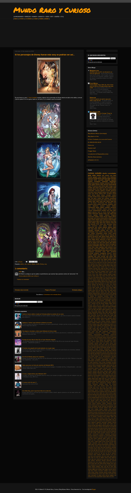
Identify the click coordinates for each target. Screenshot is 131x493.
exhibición (114, 366)
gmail (93, 379)
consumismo (90, 335)
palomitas (108, 420)
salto (102, 447)
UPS (98, 294)
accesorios (94, 225)
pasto (108, 423)
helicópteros (95, 384)
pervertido (100, 428)
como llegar (98, 331)
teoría (97, 462)
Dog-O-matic (107, 269)
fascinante (113, 241)
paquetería (99, 422)
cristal (108, 338)
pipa (107, 429)
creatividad (113, 337)
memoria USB (109, 183)
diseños (93, 238)
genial (102, 196)
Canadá (102, 266)
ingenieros (102, 244)
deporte (104, 236)
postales (90, 434)
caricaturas (113, 207)
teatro (107, 459)
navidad (90, 187)
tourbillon (114, 465)
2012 (101, 221)
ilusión (108, 212)
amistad (98, 302)
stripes (94, 454)
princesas (90, 435)
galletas (89, 378)
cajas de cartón (105, 228)
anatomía (90, 204)
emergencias (107, 357)
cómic (103, 344)
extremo (104, 369)
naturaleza (100, 192)
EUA (89, 271)
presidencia (113, 434)
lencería (89, 397)
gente (103, 378)
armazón (112, 305)
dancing (112, 235)
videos (90, 183)
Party (98, 285)
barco (89, 310)
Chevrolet (95, 268)
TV (92, 186)
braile (112, 315)
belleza (106, 310)
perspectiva (91, 251)
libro (104, 245)
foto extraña (105, 375)
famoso (101, 371)
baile (104, 189)
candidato (98, 322)
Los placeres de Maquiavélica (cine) (98, 154)
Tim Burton (93, 203)
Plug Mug (114, 285)
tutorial (114, 467)
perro (115, 250)
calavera (102, 319)
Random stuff (92, 148)
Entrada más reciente (21, 290)
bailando (105, 227)
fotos (93, 183)
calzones (96, 321)
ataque (109, 306)
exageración (108, 366)
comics (93, 331)
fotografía (107, 180)
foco (92, 375)
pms (102, 431)
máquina (103, 248)
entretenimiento (97, 210)
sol (106, 451)
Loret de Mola (99, 278)
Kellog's (94, 222)
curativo (114, 341)
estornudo (90, 366)
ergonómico (95, 362)
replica (89, 219)
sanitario (99, 448)
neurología (99, 416)
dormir (114, 351)
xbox (95, 476)
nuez (112, 418)
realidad (95, 254)
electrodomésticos (107, 356)
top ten (96, 465)
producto (90, 199)
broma (93, 195)
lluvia (107, 245)
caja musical (97, 319)
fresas (89, 376)
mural (105, 413)
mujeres (90, 181)
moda (114, 186)
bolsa (89, 315)
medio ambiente (108, 247)
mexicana (96, 407)
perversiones (91, 428)
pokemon (109, 431)
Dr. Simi (112, 269)
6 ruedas (98, 262)
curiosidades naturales (93, 343)
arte (26, 264)
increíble (108, 190)
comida (90, 177)
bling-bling (90, 313)
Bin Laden (93, 265)
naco (108, 415)
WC (106, 203)
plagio (89, 431)
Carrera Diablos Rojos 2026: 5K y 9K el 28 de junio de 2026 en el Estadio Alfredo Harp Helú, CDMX (102, 86)
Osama (89, 285)
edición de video (96, 354)
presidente (113, 251)
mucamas (95, 412)
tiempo (92, 463)
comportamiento (112, 331)
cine (108, 177)
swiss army (103, 456)
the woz (114, 462)
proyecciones (96, 437)
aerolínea (114, 299)
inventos (104, 177)
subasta (103, 454)
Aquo (89, 263)
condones (103, 332)
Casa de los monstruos (110, 266)
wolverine (90, 476)
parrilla (96, 423)
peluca (107, 250)
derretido (109, 347)
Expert (107, 271)
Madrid (98, 280)
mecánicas (110, 404)
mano (99, 401)
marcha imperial (92, 403)
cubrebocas (109, 340)
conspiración (106, 334)
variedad (100, 469)
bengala (114, 310)
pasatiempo (113, 198)
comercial (109, 329)
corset (92, 337)
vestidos (96, 472)
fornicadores (98, 375)
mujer (98, 248)
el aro (100, 356)
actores (89, 299)
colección (90, 329)
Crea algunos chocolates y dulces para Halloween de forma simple (39, 331)
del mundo (110, 346)
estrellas (104, 210)
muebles (97, 216)
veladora (95, 470)
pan (111, 420)
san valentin (90, 448)
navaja (111, 248)
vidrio (97, 473)
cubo (105, 340)
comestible (113, 329)
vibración (106, 472)
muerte (107, 412)
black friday (105, 312)
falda (98, 371)
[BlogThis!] (31, 262)
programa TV (96, 435)
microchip (101, 407)
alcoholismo (101, 300)
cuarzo (97, 340)
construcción (113, 334)
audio (89, 195)
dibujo (107, 236)
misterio (114, 407)
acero (100, 225)
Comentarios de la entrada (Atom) (52, 294)
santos (102, 448)
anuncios (95, 186)
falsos (106, 241)
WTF (104, 193)
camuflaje (96, 230)
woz (93, 476)
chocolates (110, 232)
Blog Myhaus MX (95, 112)
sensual (106, 184)
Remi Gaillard (113, 287)
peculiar (93, 425)
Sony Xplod (107, 291)
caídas (111, 324)
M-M (110, 278)
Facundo (111, 271)
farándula (95, 372)
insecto (97, 391)
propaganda (103, 253)
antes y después (92, 303)
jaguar (114, 393)
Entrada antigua (77, 290)
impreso (96, 390)
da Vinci (110, 344)
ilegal (104, 388)
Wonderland (100, 296)
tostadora (110, 465)
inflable (114, 390)
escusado (101, 180)
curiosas (102, 235)
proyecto (101, 187)
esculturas (113, 239)
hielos (98, 385)
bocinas (104, 313)
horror (97, 387)
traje (105, 466)
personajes (91, 218)
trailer (114, 187)
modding (96, 409)
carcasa (105, 322)
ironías (97, 393)
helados (89, 384)
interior (106, 391)
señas (89, 450)
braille (115, 315)
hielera (95, 385)
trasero (94, 221)
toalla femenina (103, 463)
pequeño (90, 426)
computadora (99, 233)
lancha (99, 396)
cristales (112, 338)
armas (114, 225)
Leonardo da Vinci (92, 278)
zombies (114, 259)
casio (98, 324)
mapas (107, 401)
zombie (109, 259)
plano (92, 431)
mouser (114, 410)
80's (101, 262)
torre (103, 465)
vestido (92, 472)
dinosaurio (93, 351)
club (100, 328)
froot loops (110, 210)
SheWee (93, 291)
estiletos (108, 365)
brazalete (90, 316)
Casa (111, 221)
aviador (114, 307)
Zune (115, 296)
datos (95, 346)
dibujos (33, 264)
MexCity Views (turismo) (95, 157)
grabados (90, 381)
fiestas (99, 196)
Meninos (108, 222)
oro (115, 419)
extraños (100, 369)
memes (89, 406)
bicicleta (89, 312)
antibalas (107, 303)
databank (114, 344)
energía (110, 359)
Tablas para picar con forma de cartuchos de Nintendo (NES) (38, 365)
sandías (95, 448)
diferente (114, 350)
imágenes (113, 196)
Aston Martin (98, 263)
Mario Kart (113, 280)
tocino (112, 463)
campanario (113, 321)
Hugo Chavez (102, 275)
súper (108, 456)
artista (95, 204)
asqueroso (110, 204)
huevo (103, 387)
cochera (104, 328)
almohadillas (108, 300)
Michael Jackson (105, 281)
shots (92, 450)
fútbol (110, 376)
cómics (106, 344)
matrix (106, 404)
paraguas (110, 422)
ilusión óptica (109, 388)
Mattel (92, 281)
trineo (102, 467)
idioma (101, 388)
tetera (111, 462)
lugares (98, 398)
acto (115, 297)
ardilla (103, 305)
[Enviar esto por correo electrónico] (30, 262)
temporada (90, 462)
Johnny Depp (109, 201)
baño (114, 175)
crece (93, 338)
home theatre (113, 385)
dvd (106, 353)
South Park (113, 291)
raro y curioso (96, 440)
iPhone (100, 178)
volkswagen (93, 475)
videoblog (94, 473)
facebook (95, 371)
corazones (103, 335)
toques (100, 465)
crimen (105, 338)
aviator (89, 309)
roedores (109, 445)
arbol (97, 305)
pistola (102, 218)
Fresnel (89, 274)
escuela (93, 363)
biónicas (100, 312)
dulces (97, 239)
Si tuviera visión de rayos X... (30, 382)
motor (103, 410)
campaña (107, 207)
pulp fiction (90, 438)
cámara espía (113, 343)
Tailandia (114, 293)
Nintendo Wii (95, 284)
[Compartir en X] (33, 262)
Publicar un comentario (23, 279)
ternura (107, 462)
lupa (109, 398)
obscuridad (95, 250)
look (89, 398)
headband (109, 382)
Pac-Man (94, 285)
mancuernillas (91, 401)
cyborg (107, 343)
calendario (90, 230)
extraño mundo (100, 241)
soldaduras (109, 451)
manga (95, 401)
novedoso (101, 418)
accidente (109, 193)
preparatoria (107, 434)
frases (114, 375)
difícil (89, 351)
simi (99, 450)
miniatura (106, 407)
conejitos (109, 332)
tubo (107, 258)
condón (105, 233)
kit (112, 394)
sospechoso (90, 453)
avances (102, 206)
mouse (95, 192)
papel (93, 184)
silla (94, 450)
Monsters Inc (103, 282)
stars (95, 256)
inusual (109, 391)
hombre (107, 385)
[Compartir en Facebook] (35, 262)
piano (89, 429)
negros (114, 415)
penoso (111, 250)
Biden (89, 265)
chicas (114, 325)
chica (112, 325)
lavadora (112, 396)
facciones (90, 371)
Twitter (114, 224)
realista (96, 441)
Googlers (114, 274)
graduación (95, 381)
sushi (94, 456)
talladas (102, 457)
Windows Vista (112, 203)
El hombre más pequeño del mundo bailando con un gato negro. (38, 348)
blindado (114, 312)
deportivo (94, 347)
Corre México (94, 83)
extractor (90, 369)
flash (115, 373)
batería (108, 206)
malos (108, 400)
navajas (111, 415)
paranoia (114, 422)
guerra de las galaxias (111, 381)
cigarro (111, 327)
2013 (108, 260)
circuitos (90, 328)
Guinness (90, 275)
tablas (89, 457)
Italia (112, 275)
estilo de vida (113, 365)
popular (98, 432)
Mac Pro (90, 280)
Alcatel (109, 262)
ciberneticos (106, 327)
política (106, 218)
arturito (103, 306)
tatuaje (98, 199)
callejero (102, 207)
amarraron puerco (92, 302)
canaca (89, 322)
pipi (109, 429)
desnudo (101, 349)
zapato (105, 259)
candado (93, 322)
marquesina (109, 403)
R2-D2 (107, 287)
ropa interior (90, 447)
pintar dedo (106, 251)
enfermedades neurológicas (94, 360)
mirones (110, 407)
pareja (89, 423)
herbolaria (101, 384)
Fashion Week (91, 272)
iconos (98, 388)
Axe (102, 263)
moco (92, 409)
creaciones (108, 337)
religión (89, 444)
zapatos (90, 201)
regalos (114, 192)
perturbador (98, 251)
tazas (105, 459)
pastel (97, 187)
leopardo (97, 397)
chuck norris (100, 327)
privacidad (90, 253)
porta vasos (113, 432)
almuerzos (114, 300)
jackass (111, 393)
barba (115, 309)
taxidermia (99, 459)
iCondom (94, 388)
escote (89, 363)
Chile (99, 268)
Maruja (89, 281)
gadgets (95, 177)
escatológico (108, 362)
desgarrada (90, 349)
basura (99, 310)
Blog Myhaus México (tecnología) (97, 133)
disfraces (90, 178)
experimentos (91, 368)
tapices (89, 459)
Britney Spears (110, 265)
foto (102, 375)
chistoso (102, 183)
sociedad (101, 451)
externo (110, 368)
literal (112, 397)
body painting (110, 313)
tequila (104, 462)
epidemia (108, 360)
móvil (107, 248)
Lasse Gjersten (108, 277)
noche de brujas (95, 418)
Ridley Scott (102, 288)
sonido (110, 219)
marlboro (104, 403)
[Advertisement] (65, 34)
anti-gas (102, 303)
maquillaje (101, 247)
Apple (109, 178)
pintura (98, 218)
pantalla (100, 250)
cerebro (94, 325)
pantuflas (114, 420)
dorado (111, 351)
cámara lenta (91, 344)
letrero (101, 397)
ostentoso (100, 420)
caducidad (109, 318)
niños (114, 183)
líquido (114, 398)
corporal (111, 335)
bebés (114, 227)
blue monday (100, 313)
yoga (98, 476)
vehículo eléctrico (112, 469)
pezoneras (105, 428)
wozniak (114, 199)
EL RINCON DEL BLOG (94, 142)
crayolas (104, 337)
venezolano (100, 470)
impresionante (91, 390)
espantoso (101, 363)
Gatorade (105, 274)
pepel (115, 425)
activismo (112, 297)
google (95, 178)
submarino (108, 454)
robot (101, 184)
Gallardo (100, 274)
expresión (105, 368)
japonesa (90, 245)
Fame (115, 271)
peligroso (100, 425)
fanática (110, 371)
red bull (111, 441)
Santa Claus (106, 290)
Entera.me (93, 97)
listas (109, 397)
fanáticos (90, 372)
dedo (100, 236)
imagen (111, 186)
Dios (103, 269)
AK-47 (106, 262)
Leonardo (114, 277)
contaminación (97, 335)
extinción (114, 368)
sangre (114, 254)
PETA (97, 224)
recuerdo (108, 441)
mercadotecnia (110, 406)
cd (113, 324)
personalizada (113, 426)
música (107, 175)
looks (91, 398)
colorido (101, 329)
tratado (93, 467)
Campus (98, 266)
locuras (90, 215)
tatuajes (114, 219)
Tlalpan (95, 294)
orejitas (110, 419)
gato (111, 242)
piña (115, 429)
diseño (37, 264)
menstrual (104, 406)
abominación (90, 297)
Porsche (90, 287)
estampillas (103, 365)
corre (115, 335)
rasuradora (111, 440)
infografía (94, 391)
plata (97, 431)
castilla (101, 324)
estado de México (92, 365)
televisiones (98, 460)
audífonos (90, 307)
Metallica (99, 281)
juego (101, 394)
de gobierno (101, 346)
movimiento (90, 412)
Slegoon (102, 291)
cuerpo (89, 341)
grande (99, 381)
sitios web (90, 451)
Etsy (95, 271)
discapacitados (99, 351)
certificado (99, 325)
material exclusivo (96, 404)
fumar (103, 242)
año (92, 309)
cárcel (99, 344)
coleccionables (112, 189)
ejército (96, 356)
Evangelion (103, 271)
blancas (110, 312)
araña (94, 305)
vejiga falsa (90, 470)
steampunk (90, 454)
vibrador (110, 472)
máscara (101, 415)
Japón (89, 186)
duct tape (95, 353)
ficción (108, 373)
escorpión (114, 362)
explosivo (97, 368)
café (89, 319)
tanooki (106, 457)
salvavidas (113, 447)
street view (91, 193)
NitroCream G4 (102, 284)
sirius (105, 450)
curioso (29, 264)
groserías (103, 381)
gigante (90, 212)
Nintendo (93, 224)
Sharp (89, 291)
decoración (95, 236)
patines (114, 216)
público (104, 438)
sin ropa (101, 450)
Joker (89, 277)
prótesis (105, 437)
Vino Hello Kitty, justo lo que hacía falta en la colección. (36, 391)
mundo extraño (94, 413)
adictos (110, 299)
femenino (90, 373)
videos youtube (108, 199)
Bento (115, 263)
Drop (115, 269)
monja (110, 409)
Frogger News (92, 151)
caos (107, 230)
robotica (96, 445)
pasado (100, 423)
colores (103, 195)
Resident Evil (91, 288)
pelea (97, 425)
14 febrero (93, 260)
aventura (105, 307)
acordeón (107, 297)
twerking (90, 469)
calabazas (113, 228)
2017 (111, 260)
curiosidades (112, 173)
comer (105, 329)
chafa (105, 325)
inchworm (101, 390)
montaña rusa (91, 410)
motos (106, 410)
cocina (109, 209)
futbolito (107, 376)
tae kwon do (97, 457)
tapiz (93, 459)
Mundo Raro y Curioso (52, 10)
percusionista (95, 426)
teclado (97, 258)
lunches (103, 398)
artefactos (95, 306)
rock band (104, 445)
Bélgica (89, 266)
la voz (92, 396)
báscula (89, 318)
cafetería (114, 318)
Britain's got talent (103, 265)
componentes (105, 331)
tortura (106, 465)
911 (104, 262)
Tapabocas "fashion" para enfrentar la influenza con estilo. (37, 322)
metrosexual (90, 407)
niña (115, 416)
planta (94, 431)
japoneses (113, 190)
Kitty (115, 201)
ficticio (112, 373)
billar (89, 228)
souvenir (96, 453)
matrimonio (102, 404)
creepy (96, 338)
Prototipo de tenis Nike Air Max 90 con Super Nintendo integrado (38, 339)
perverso (96, 428)
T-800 (111, 293)
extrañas (95, 369)
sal (96, 447)
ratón (110, 192)
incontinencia (107, 390)
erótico (100, 362)
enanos (92, 359)
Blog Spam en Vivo (93, 136)
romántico (114, 445)
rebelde (100, 441)
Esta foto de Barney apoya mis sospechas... (33, 356)
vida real (90, 473)
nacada (105, 415)
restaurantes (111, 444)
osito (89, 420)
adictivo (97, 299)
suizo (115, 454)
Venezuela (108, 294)
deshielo (96, 349)
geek (89, 175)
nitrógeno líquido (110, 416)
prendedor (101, 434)
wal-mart (107, 475)
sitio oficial (114, 450)
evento (94, 241)
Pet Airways (102, 285)
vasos (114, 258)
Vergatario (112, 294)
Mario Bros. (108, 280)
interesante (95, 213)
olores (106, 419)
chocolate (99, 209)
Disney (42, 264)
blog (92, 228)
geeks (107, 186)
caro (89, 209)
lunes (107, 398)
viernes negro (102, 473)
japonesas (90, 394)
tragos (102, 466)
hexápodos (90, 385)
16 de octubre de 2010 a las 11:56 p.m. (29, 276)
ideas (97, 244)
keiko (107, 394)
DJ (92, 269)
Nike (89, 224)
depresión (98, 347)
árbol (89, 261)
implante (114, 388)
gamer (107, 242)
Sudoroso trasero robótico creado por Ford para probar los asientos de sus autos (43, 314)
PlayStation (108, 285)
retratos (100, 254)
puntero (95, 438)
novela (105, 418)
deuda (98, 350)
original (110, 216)
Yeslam (111, 296)
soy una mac (101, 453)
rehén (99, 442)
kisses (110, 394)
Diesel (100, 269)
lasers (108, 396)
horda (94, 387)
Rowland (107, 288)
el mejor (108, 239)
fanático (114, 371)
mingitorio (113, 215)
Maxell (95, 281)
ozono (104, 420)
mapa (96, 247)
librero (106, 397)
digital (111, 236)
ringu (93, 445)
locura (114, 397)
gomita (96, 379)
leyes (104, 397)
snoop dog (96, 451)
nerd (94, 187)
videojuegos (112, 181)
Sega (111, 290)
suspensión (98, 456)
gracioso (95, 212)
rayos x (92, 441)
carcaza (109, 322)
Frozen (93, 274)
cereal (96, 232)
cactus (105, 318)
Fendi (104, 272)
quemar (108, 438)
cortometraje (99, 337)
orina (113, 419)
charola (108, 325)
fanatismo (106, 371)
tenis (94, 462)
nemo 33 (90, 416)
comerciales (91, 190)
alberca (96, 300)
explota (100, 368)
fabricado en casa (111, 369)
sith (110, 450)
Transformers (100, 203)
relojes (92, 444)
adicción (93, 299)
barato (111, 309)
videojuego (95, 259)
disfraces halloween (100, 238)
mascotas (90, 192)
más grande (113, 413)
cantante (102, 230)
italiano (100, 393)
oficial (100, 419)
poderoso (105, 431)
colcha (107, 328)
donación (113, 238)
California (94, 266)
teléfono (90, 221)
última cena (108, 476)
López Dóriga (106, 278)
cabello (102, 318)
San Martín (100, 290)
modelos (101, 409)
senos (101, 219)
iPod (109, 196)
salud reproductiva (107, 447)
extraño (98, 173)
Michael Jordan (112, 281)
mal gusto (94, 198)
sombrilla (114, 451)
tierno (101, 199)
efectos (92, 356)
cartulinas (94, 324)
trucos (111, 467)
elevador (95, 357)
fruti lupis (99, 242)
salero (99, 447)
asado (106, 306)
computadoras (91, 332)
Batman (108, 221)
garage (93, 378)
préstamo (101, 437)
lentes (101, 245)
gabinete (114, 376)
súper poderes (113, 456)
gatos (114, 210)
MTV (115, 278)
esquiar (90, 241)
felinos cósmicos (112, 372)
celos (91, 325)
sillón (97, 450)
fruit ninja (93, 376)
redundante (94, 442)
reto (115, 444)
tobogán (108, 463)
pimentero (97, 429)
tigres (96, 463)
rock (108, 254)
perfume (100, 426)
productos (111, 218)
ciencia (105, 209)
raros (107, 192)
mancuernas (113, 400)
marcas (110, 401)
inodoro (90, 213)
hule (107, 387)
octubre (97, 419)
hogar (106, 196)
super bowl (90, 456)
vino (99, 259)
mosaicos (99, 410)
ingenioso (113, 212)
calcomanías (113, 319)
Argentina (93, 263)
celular (98, 195)
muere (104, 412)
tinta (98, 463)
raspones (102, 440)
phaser (109, 428)
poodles (95, 432)
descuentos (113, 347)
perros (104, 192)
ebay (92, 354)
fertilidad (105, 373)
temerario (114, 460)
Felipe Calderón (98, 272)
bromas (98, 316)
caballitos (98, 318)
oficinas (106, 216)
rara (115, 218)
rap (92, 440)
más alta (109, 413)
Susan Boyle (103, 293)
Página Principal (50, 290)
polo (89, 432)
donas (89, 239)
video (94, 175)
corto (95, 337)
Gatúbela (110, 274)
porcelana (103, 432)
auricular (95, 307)
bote (102, 315)
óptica (97, 221)
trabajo (89, 466)
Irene (109, 275)
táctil (96, 469)
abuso (95, 297)
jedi (93, 394)
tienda (104, 258)
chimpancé (90, 327)
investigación (112, 244)
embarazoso (101, 357)
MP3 (113, 278)
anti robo (98, 303)
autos (99, 186)
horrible (94, 244)
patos (115, 423)
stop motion (109, 256)
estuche (95, 366)
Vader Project (102, 294)
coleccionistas (113, 328)
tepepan (100, 462)
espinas (110, 363)
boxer (108, 315)
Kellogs (100, 277)
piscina (112, 429)
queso (112, 438)
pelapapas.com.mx (93, 160)
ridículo (104, 254)
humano (114, 387)
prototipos (90, 437)
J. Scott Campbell (32, 97)
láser (112, 398)
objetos (90, 250)
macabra (92, 400)
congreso (90, 334)
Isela (20, 271)
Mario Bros (103, 222)
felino (107, 372)
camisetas (108, 321)
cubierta (101, 340)
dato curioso (90, 346)
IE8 (107, 275)
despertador (113, 349)
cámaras (96, 344)
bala (97, 309)
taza (102, 459)
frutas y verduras (100, 376)
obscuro (93, 419)
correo (89, 337)
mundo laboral (101, 413)
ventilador (106, 470)
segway (97, 219)
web (115, 475)
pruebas (90, 254)
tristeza (105, 467)
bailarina (110, 227)
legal (115, 396)
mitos (89, 409)
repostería (99, 444)
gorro (115, 379)
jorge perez (96, 394)
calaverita (107, 319)
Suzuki (107, 293)
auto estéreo (98, 227)
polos (91, 432)
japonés (101, 213)
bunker (110, 316)
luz (110, 245)
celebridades (91, 232)
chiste (105, 232)
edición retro (110, 354)
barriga (95, 310)
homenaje (90, 387)
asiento (99, 204)
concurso (97, 190)
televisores (108, 460)
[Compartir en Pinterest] (36, 262)
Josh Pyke (93, 277)
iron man (93, 393)
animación (114, 302)
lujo (101, 398)
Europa (98, 271)
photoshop (114, 428)
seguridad (90, 256)
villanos (107, 473)
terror (100, 258)
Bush (115, 265)
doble (108, 351)
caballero (94, 318)
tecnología (110, 187)
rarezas (97, 184)
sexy (45, 264)
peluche (104, 425)
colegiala (94, 329)
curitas (100, 343)
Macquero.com (94, 70)
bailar (94, 309)
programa (96, 253)
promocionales (109, 435)
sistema (108, 450)
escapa (103, 362)
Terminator (109, 224)
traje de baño (110, 466)
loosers (94, 398)
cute (104, 343)
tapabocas (114, 457)
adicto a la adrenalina (103, 299)
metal (115, 406)
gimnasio (90, 379)
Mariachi (103, 280)
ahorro (92, 300)
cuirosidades (106, 341)
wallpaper (112, 475)
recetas (103, 441)
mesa (114, 247)
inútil (112, 391)
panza (89, 422)
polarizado (114, 431)
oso (91, 420)
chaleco (101, 232)
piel (95, 218)
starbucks (114, 453)
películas (104, 178)
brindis (94, 316)
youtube (90, 189)
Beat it (111, 263)
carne (111, 230)
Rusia (115, 288)
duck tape (90, 353)
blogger (94, 313)
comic (89, 331)
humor (99, 175)
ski (93, 451)
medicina (107, 215)
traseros (90, 467)
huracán (90, 388)
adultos (22, 264)
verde (109, 470)
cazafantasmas (106, 324)
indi (111, 390)
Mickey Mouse (91, 282)
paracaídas (104, 422)
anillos (110, 302)
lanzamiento (103, 396)
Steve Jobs (103, 224)
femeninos (95, 373)
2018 (113, 260)
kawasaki (104, 394)
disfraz (103, 186)
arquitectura (91, 227)
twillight (93, 469)
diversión (104, 351)
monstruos (90, 248)
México (94, 189)
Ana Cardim (113, 262)
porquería (108, 432)
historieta (103, 385)
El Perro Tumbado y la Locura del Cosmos (100, 139)
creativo (114, 195)
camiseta (103, 321)
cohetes (93, 233)
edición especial (103, 354)
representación (105, 444)
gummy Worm (95, 382)
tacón (93, 258)
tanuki (109, 457)
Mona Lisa (97, 282)
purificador (100, 438)
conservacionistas (98, 334)
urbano (110, 258)
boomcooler (93, 315)
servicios (105, 219)
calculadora (90, 321)
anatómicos (105, 302)
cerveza (93, 209)
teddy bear (111, 459)
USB (89, 225)
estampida (98, 365)
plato (100, 431)
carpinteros (113, 322)
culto (111, 341)
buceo (107, 316)
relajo (115, 442)
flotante (89, 375)
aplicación (90, 305)
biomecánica (95, 312)
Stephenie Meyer (96, 293)
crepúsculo (101, 338)
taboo (92, 457)
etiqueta (103, 366)
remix (95, 444)
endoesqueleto (105, 359)
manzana (103, 401)
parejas (93, 423)
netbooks (95, 416)
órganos (104, 476)
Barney (108, 263)
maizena (104, 400)
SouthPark (90, 293)
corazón (107, 335)
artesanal (99, 306)
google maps (101, 379)
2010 (105, 260)
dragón (93, 239)
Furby (97, 274)
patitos (111, 423)
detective (95, 350)
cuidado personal (99, 341)
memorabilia (94, 406)
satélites (110, 448)
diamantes (102, 350)
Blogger (94, 489)
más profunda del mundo (93, 415)
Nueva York (109, 284)
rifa (91, 445)
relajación (111, 442)
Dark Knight (95, 269)
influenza (90, 391)
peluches (108, 425)
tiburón (89, 463)
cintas (115, 327)
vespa (89, 472)
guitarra (89, 382)
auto (115, 204)
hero (110, 384)
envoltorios (103, 360)
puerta (114, 437)
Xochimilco (106, 296)
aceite (103, 297)
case (115, 230)
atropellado (113, 306)
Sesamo (114, 290)
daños (97, 346)
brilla (99, 228)
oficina (103, 419)
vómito (103, 475)
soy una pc (108, 453)
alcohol (114, 193)
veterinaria (101, 472)
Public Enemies (95, 287)
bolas (115, 313)
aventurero (109, 307)
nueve (109, 418)
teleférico (93, 460)
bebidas (114, 206)
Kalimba (97, 277)
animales (113, 178)
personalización (106, 426)
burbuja (114, 316)
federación (99, 372)
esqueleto (114, 363)
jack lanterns (106, 393)
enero (115, 359)
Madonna (95, 280)
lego (89, 198)
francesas (111, 375)
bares (92, 310)
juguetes (113, 180)
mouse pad (110, 410)
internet (107, 244)
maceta (97, 400)
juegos (105, 213)
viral (102, 259)
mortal (95, 410)
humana (110, 387)
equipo (111, 360)
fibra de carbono (92, 242)
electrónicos (90, 357)
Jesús (114, 275)
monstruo (114, 409)
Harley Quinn (96, 275)
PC (89, 203)
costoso (97, 235)
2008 (102, 260)
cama (99, 321)
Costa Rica (111, 268)
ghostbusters (113, 378)
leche (114, 213)
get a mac (107, 378)
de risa (106, 346)
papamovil (93, 422)
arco (100, 305)
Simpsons (98, 291)
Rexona (96, 288)
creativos (90, 338)
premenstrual (95, 434)
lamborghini (96, 245)
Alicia (104, 221)
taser (95, 459)
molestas (106, 409)
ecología (90, 196)
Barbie (104, 263)
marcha (114, 401)
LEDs (97, 222)
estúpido (99, 366)
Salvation (90, 290)
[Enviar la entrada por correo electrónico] (26, 261)
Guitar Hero (102, 201)
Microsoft (113, 222)
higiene (114, 242)
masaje (114, 403)
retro (89, 445)
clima (97, 328)
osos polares (95, 420)
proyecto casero (111, 253)
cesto (102, 325)
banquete (108, 309)
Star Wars (99, 189)
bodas (95, 228)
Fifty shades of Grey (111, 272)
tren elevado (98, 467)
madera (101, 215)
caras (101, 322)
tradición (93, 466)
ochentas (107, 198)
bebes (103, 310)
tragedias (98, 466)
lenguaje (93, 397)
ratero (89, 441)
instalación (102, 391)
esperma (106, 363)
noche (89, 418)
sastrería (107, 448)
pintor (105, 429)
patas (103, 250)
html (101, 387)
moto (95, 248)
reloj (105, 187)
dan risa (107, 235)
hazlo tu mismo (102, 212)
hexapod (114, 384)
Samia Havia (95, 290)
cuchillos (114, 340)
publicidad (105, 181)
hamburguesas (103, 382)
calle (107, 189)
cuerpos (93, 341)
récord (94, 199)
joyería (97, 183)
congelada (114, 332)
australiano (99, 307)
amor (101, 302)
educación (102, 239)
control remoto (112, 233)
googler (111, 379)
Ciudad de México (104, 268)
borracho (99, 315)
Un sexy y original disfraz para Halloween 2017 (34, 373)
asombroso (104, 204)
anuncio (114, 303)
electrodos (114, 356)
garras (96, 378)
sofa (104, 451)
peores (112, 425)
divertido (108, 238)
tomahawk (92, 465)
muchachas (100, 412)
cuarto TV (92, 340)
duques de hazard (101, 353)
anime (109, 225)
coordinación (91, 235)
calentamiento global (93, 207)
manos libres (91, 247)
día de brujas (110, 353)
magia (100, 400)
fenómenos (100, 373)
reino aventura (104, 442)
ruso (95, 447)
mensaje (99, 406)
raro (111, 175)
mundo (101, 216)
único (113, 476)
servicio (114, 448)
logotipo (95, 215)
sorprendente (112, 184)
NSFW (111, 282)
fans (109, 241)
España (92, 271)
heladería (114, 382)
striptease (99, 454)
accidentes (99, 297)
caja (92, 319)
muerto (111, 412)
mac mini (113, 245)
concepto (108, 195)
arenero (107, 305)
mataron (90, 404)
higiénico (102, 190)
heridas (106, 384)
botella (105, 315)
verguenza (113, 470)
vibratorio (114, 472)
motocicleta (91, 216)
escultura (97, 363)
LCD (104, 277)
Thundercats (90, 294)
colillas (98, 329)
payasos (90, 425)
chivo (95, 327)
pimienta (101, 429)
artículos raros (92, 180)
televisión (104, 460)
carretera (90, 324)
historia (90, 244)
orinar (89, 184)
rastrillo (106, 440)
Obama (101, 193)
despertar (90, 350)
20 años (99, 260)
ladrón (96, 396)
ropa (111, 254)
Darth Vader (96, 201)
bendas (110, 310)
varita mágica (105, 469)
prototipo (114, 435)
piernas (92, 429)
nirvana (104, 416)
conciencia (97, 332)
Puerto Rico (103, 287)
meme (114, 404)
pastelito (104, 423)
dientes (110, 350)
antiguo (110, 303)
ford (94, 375)
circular (94, 328)
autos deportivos (93, 206)
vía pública (99, 475)
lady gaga (110, 213)
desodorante (107, 349)
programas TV (102, 435)
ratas (115, 440)
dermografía (103, 347)
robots (100, 445)
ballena (100, 309)
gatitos (100, 378)
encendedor (98, 359)
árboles (100, 476)
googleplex (107, 379)
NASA (107, 282)
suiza (112, 454)
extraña (95, 196)
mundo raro (100, 198)
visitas (112, 473)
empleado (112, 357)
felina (104, 372)
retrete (93, 219)
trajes (115, 466)
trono (109, 467)
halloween (113, 177)
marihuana (99, 403)
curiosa (114, 209)
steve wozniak (101, 256)
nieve (114, 248)
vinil (109, 473)
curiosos (90, 210)
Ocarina (114, 284)
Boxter (97, 265)
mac (89, 400)
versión (90, 259)
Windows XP (93, 296)
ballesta (103, 309)
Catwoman (90, 268)
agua (89, 300)
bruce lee (102, 316)
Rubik (111, 288)
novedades (97, 181)
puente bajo (110, 437)
